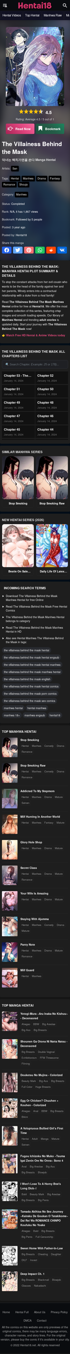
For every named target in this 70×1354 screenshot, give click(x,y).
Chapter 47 (12, 416)
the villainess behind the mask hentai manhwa (32, 665)
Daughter (56, 1254)
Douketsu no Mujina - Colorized (41, 1075)
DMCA (28, 1320)
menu (5, 5)
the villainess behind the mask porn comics (30, 693)
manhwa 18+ (12, 715)
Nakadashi (40, 1285)
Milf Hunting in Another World (40, 816)
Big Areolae (48, 1024)
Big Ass (26, 1030)
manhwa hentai (13, 708)
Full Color (27, 1087)
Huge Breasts (43, 1087)
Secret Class (28, 868)
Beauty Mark (29, 1081)
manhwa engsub (34, 715)
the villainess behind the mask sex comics (29, 701)
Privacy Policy (59, 1312)
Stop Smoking (18, 503)
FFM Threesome (49, 1057)
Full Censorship (44, 1237)
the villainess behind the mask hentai (26, 650)
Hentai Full (22, 1312)
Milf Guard (27, 970)
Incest (33, 1260)
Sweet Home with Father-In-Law (41, 1248)
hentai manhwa (36, 708)
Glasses (26, 1285)
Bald (24, 1194)
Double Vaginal (46, 1052)
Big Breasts (40, 1030)
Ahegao (26, 1024)
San (14, 168)
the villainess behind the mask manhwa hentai (32, 672)
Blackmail (43, 1280)
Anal (35, 1111)
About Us (39, 1312)
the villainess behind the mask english (27, 679)
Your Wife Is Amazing (34, 893)
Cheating (43, 1254)
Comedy (49, 746)
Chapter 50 (45, 389)
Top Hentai (32, 15)
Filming (26, 1063)
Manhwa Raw (53, 15)
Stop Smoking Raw (52, 503)
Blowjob (42, 1172)
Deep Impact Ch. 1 (32, 1274)
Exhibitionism (29, 1057)
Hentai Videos (12, 15)
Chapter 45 (12, 429)
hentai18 (55, 715)
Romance (9, 184)
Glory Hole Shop (31, 842)
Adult (35, 1139)
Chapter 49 (12, 402)
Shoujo (23, 184)
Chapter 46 (45, 416)
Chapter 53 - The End (16, 375)
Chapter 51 (12, 389)
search (65, 5)
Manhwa (28, 178)
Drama (42, 178)
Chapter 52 (45, 375)
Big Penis (43, 1200)
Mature (59, 797)
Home (6, 1312)
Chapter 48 (45, 402)
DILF (24, 1260)
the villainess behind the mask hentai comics (31, 686)
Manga (44, 1139)
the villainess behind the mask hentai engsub (31, 657)
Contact (41, 1320)
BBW (36, 1024)
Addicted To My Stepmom (37, 791)
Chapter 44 (45, 429)
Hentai (15, 178)
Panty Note (27, 944)
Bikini (25, 1117)
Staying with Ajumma (34, 919)
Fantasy (55, 178)
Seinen (25, 803)
